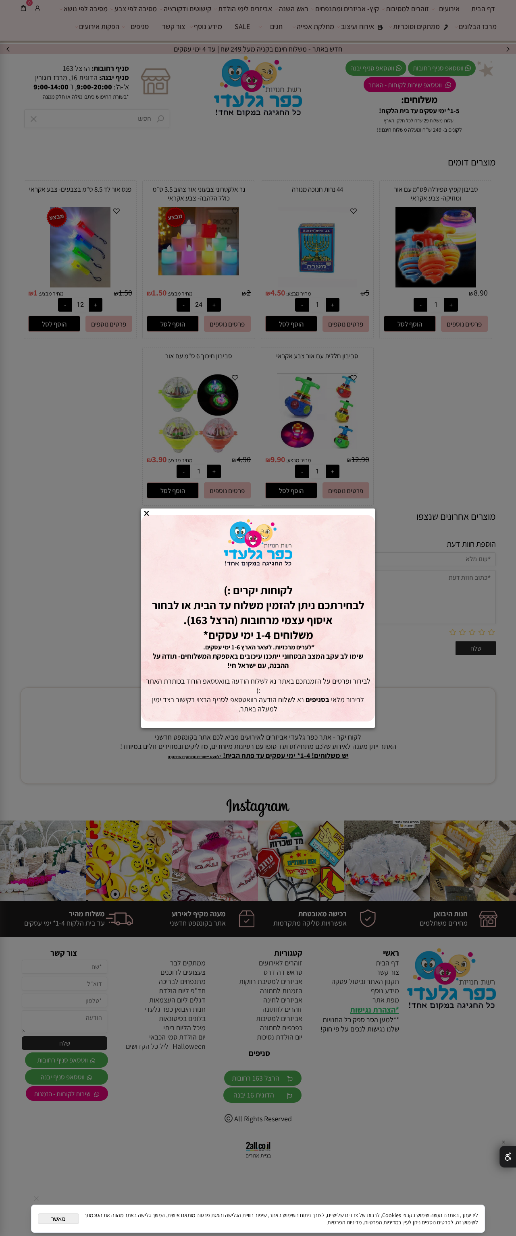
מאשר (58, 1218)
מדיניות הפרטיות (344, 1222)
